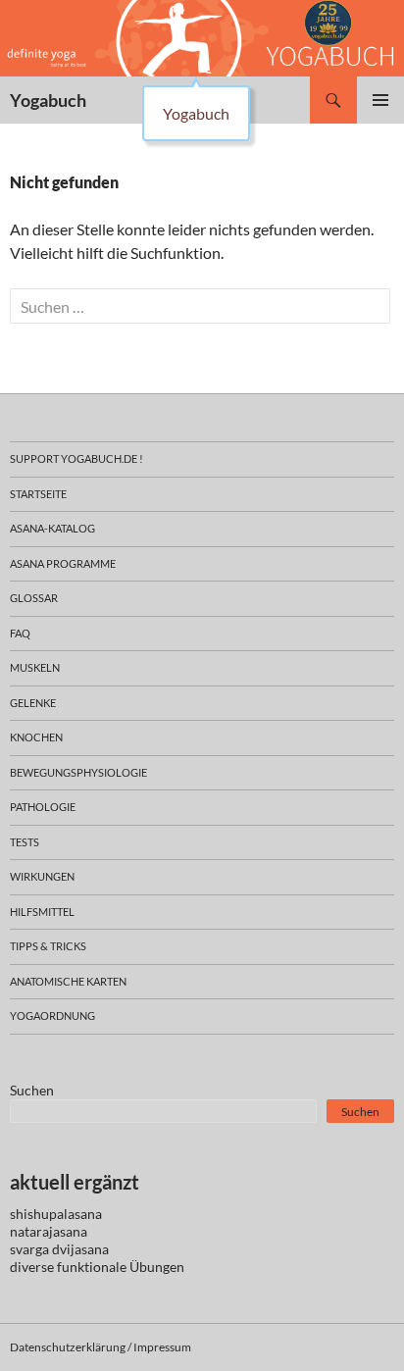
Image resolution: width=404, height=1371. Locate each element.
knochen (36, 737)
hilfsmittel (42, 911)
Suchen (32, 1090)
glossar (34, 597)
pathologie (43, 806)
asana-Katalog (52, 528)
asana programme (63, 563)
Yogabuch (48, 100)
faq (20, 633)
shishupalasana (56, 1213)
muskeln (35, 667)
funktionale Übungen (120, 1266)
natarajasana (48, 1231)
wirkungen (42, 876)
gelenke (33, 702)
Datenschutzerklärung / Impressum (100, 1347)
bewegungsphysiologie (78, 772)
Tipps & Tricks (48, 945)
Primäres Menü (380, 100)
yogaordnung (52, 1015)
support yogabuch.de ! (76, 458)
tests (24, 842)
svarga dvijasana (59, 1249)
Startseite (38, 493)
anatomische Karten (68, 981)
